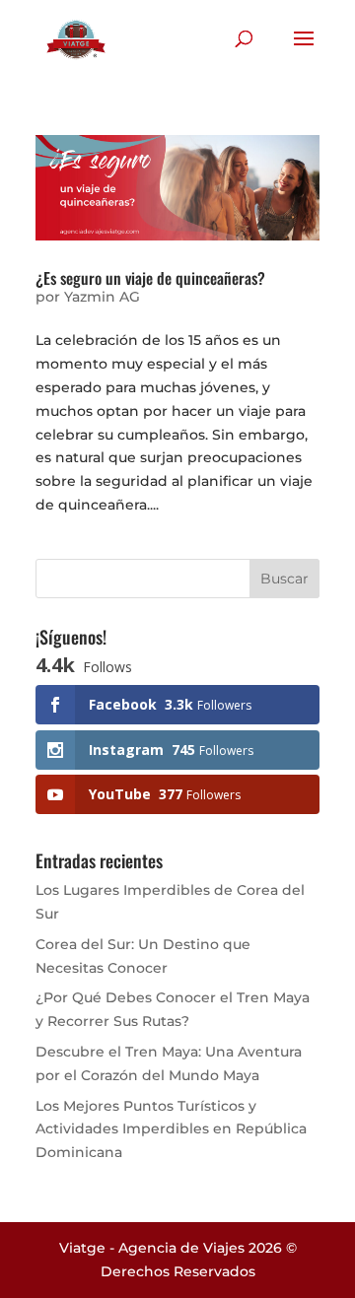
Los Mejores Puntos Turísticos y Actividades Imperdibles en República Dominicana (171, 1129)
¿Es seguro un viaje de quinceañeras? (150, 278)
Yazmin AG (102, 297)
